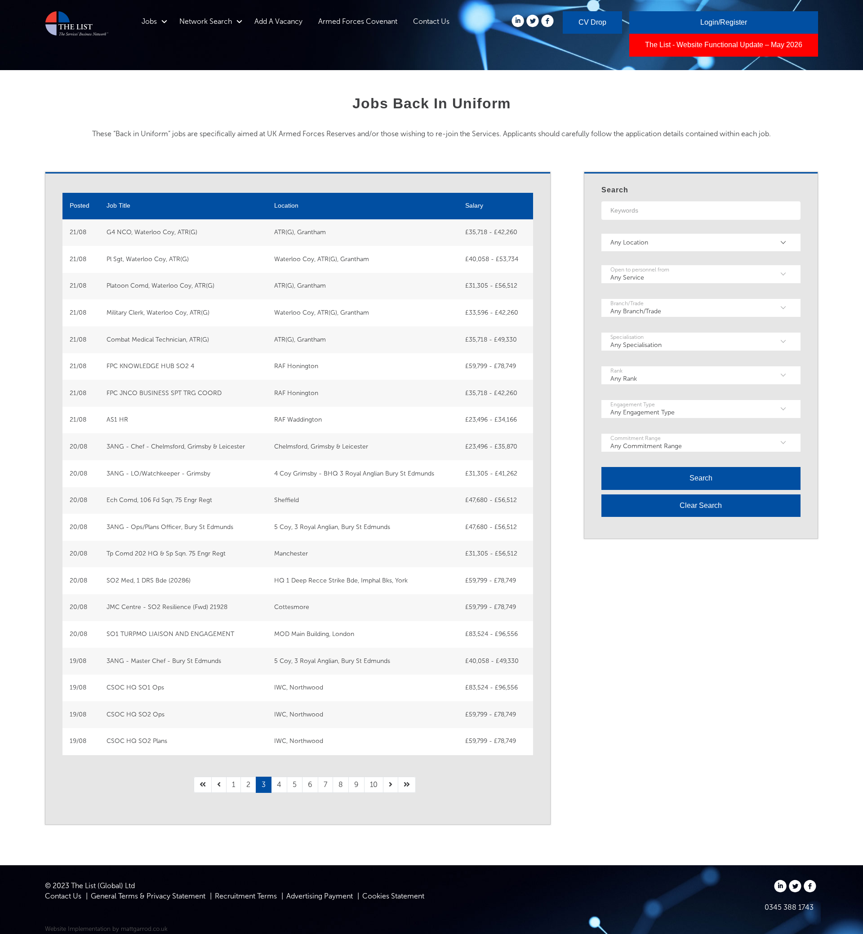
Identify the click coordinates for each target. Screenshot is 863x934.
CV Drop (592, 22)
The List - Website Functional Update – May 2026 (723, 45)
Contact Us (431, 21)
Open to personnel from (639, 270)
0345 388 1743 (789, 907)
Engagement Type (632, 404)
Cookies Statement (393, 896)
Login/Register (723, 22)
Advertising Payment (319, 896)
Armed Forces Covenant (357, 21)
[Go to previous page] (219, 785)
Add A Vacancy (278, 21)
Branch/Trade (627, 303)
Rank (616, 371)
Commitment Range (635, 438)
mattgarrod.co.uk (144, 928)
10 (374, 784)
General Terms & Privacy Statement (148, 896)
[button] (701, 243)
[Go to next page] (390, 785)
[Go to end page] (407, 785)
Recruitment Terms (246, 896)
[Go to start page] (203, 785)
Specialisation (627, 337)
